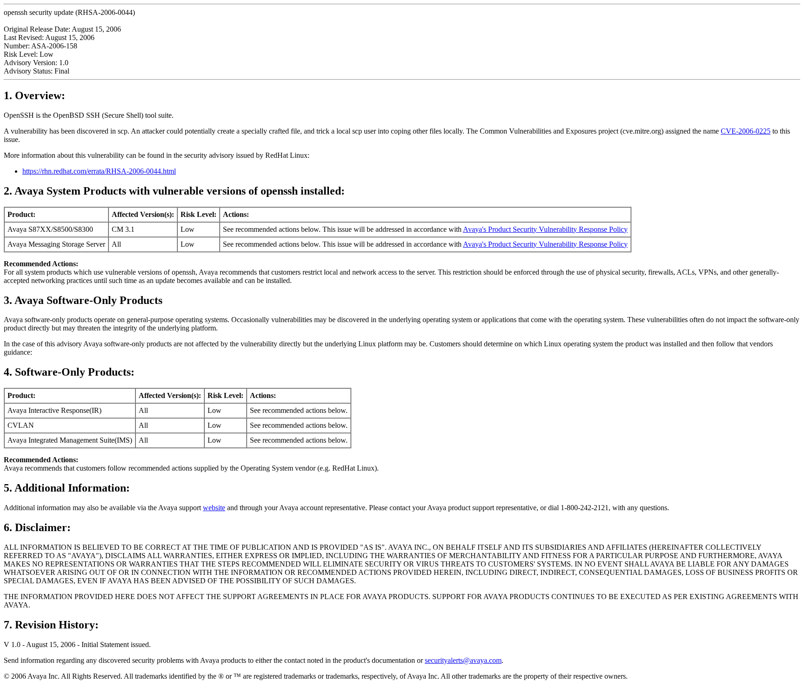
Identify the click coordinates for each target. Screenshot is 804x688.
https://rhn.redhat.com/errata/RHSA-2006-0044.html (99, 171)
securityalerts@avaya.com (463, 660)
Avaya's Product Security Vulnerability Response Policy (545, 229)
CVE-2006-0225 (745, 131)
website (214, 508)
